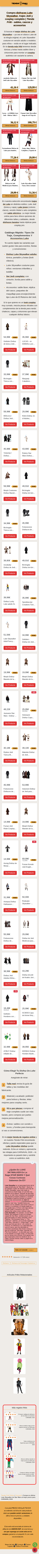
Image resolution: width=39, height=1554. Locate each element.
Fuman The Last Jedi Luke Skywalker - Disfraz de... (29, 79)
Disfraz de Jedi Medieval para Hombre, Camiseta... (10, 185)
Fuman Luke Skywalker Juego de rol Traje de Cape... (29, 114)
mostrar (31, 1250)
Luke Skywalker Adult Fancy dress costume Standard (28, 185)
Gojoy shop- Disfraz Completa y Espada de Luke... (28, 150)
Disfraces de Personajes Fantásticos (23, 1263)
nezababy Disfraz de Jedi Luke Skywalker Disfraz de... (10, 79)
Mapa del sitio (10, 1544)
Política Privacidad (22, 1546)
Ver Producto (10, 350)
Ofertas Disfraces (10, 90)
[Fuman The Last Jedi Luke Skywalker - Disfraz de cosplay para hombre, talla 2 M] (29, 68)
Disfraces (6, 1263)
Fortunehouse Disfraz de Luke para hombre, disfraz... (10, 150)
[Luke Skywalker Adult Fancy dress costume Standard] (29, 173)
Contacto (20, 1544)
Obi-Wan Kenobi (16, 1201)
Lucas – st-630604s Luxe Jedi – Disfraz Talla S (10, 114)
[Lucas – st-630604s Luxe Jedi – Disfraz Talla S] (10, 103)
